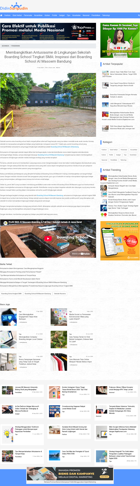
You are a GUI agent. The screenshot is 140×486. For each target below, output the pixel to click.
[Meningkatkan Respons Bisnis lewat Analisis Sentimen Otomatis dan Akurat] (105, 215)
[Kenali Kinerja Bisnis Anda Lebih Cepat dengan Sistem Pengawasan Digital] (105, 201)
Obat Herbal (17, 15)
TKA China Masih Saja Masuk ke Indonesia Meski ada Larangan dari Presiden (118, 128)
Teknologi (106, 15)
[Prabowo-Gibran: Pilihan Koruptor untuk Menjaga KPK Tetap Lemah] (105, 390)
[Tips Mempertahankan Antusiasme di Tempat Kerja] (11, 456)
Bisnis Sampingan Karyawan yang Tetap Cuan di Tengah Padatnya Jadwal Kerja (29, 361)
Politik (54, 15)
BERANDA (5, 46)
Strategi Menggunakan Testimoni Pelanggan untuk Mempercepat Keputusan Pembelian (27, 429)
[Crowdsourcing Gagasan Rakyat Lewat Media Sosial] (58, 411)
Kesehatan (76, 15)
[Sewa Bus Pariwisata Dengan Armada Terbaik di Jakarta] (107, 95)
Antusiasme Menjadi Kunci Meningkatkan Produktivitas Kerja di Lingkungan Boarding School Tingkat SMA (36, 286)
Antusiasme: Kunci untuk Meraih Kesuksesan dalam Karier (20, 279)
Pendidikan (96, 15)
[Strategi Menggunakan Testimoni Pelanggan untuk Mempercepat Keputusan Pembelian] (11, 434)
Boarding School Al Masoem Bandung (51, 155)
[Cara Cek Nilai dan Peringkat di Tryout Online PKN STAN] (58, 455)
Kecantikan (38, 15)
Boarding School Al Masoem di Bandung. (65, 147)
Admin (58, 67)
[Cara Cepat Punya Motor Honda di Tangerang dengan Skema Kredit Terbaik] (107, 84)
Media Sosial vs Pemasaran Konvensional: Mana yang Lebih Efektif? (80, 316)
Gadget (62, 15)
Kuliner (47, 15)
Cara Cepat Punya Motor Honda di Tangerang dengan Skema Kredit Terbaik (118, 85)
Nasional (86, 15)
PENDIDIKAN (15, 46)
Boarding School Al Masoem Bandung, (50, 195)
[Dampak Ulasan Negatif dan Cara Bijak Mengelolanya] (105, 187)
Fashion (7, 15)
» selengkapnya (23, 322)
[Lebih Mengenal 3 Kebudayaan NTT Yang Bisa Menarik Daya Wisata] (107, 105)
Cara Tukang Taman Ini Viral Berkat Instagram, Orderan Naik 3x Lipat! (81, 339)
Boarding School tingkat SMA (11, 294)
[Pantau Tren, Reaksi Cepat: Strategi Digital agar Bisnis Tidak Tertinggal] (105, 208)
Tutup (110, 466)
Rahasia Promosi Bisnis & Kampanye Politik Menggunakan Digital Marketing (70, 482)
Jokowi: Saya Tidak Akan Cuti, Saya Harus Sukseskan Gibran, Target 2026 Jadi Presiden (119, 74)
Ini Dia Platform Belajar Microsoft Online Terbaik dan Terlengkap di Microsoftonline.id (27, 408)
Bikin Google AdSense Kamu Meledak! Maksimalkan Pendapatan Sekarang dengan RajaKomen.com (122, 429)
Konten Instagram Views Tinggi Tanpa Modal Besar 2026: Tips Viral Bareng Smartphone (74, 389)
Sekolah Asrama (60, 294)
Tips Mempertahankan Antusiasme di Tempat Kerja (18, 275)
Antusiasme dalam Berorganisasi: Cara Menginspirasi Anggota (21, 268)
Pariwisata (28, 15)
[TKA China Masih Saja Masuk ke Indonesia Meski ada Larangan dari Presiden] (107, 127)
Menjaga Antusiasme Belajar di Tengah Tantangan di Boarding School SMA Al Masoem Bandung (33, 282)
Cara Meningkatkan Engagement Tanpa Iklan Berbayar (28, 316)
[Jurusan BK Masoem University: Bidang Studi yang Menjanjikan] (11, 390)
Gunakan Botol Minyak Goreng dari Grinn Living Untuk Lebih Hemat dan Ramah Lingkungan (74, 429)
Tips (68, 15)
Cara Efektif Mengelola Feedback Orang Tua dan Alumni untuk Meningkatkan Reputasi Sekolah (124, 194)
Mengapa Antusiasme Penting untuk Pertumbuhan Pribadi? (20, 272)
